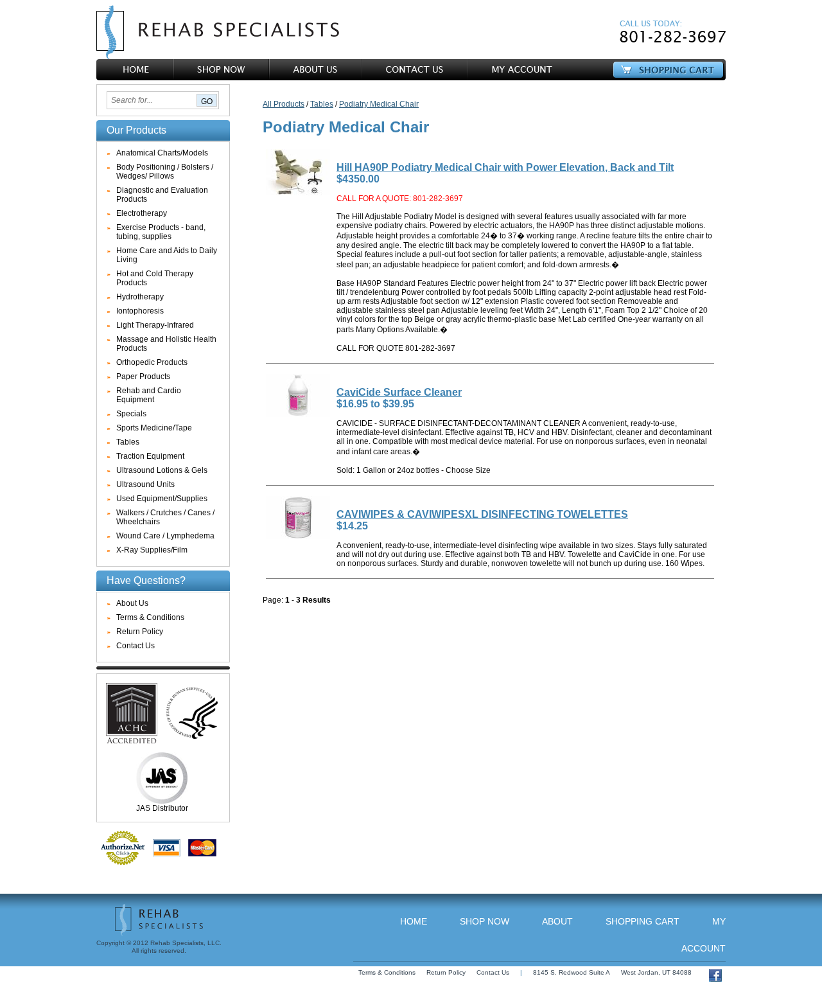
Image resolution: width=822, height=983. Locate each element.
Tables (127, 442)
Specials (131, 413)
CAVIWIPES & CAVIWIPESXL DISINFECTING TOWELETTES (482, 514)
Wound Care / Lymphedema (165, 535)
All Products (283, 104)
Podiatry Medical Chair (379, 104)
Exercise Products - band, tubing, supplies (161, 232)
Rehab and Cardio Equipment (148, 395)
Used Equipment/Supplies (161, 498)
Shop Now (484, 921)
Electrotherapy (141, 213)
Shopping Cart (642, 921)
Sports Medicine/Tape (154, 427)
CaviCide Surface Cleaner (399, 392)
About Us (132, 603)
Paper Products (143, 376)
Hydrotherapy (140, 296)
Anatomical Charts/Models (162, 152)
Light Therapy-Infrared (155, 325)
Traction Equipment (150, 456)
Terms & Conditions (150, 617)
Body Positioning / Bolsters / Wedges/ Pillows (164, 172)
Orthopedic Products (152, 362)
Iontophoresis (140, 310)
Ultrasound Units (145, 484)
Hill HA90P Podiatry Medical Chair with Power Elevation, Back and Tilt (505, 167)
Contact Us (135, 645)
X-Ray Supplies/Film (152, 549)
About (557, 921)
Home (413, 921)
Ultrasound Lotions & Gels (161, 470)
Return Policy (139, 631)
